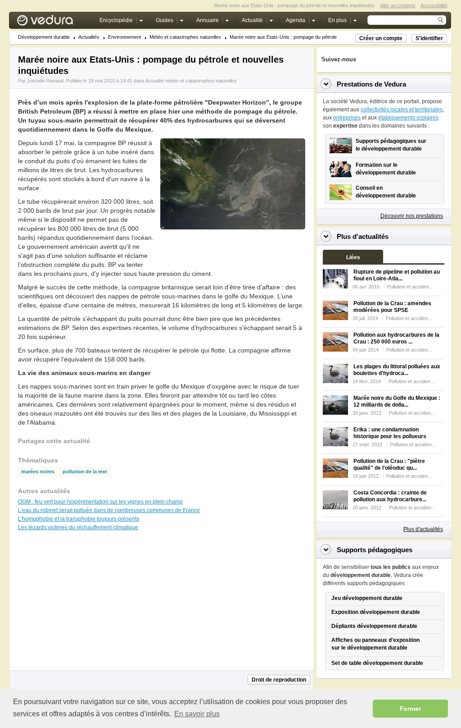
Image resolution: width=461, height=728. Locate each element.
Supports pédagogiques (374, 550)
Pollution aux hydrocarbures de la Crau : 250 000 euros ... (396, 338)
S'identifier (429, 38)
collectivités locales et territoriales (402, 109)
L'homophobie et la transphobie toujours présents (78, 519)
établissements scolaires (408, 117)
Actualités (88, 37)
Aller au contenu (397, 5)
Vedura (55, 22)
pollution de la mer (85, 471)
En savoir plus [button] (197, 714)
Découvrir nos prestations (411, 216)
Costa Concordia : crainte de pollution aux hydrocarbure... (390, 496)
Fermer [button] (410, 708)
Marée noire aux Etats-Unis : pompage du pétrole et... (288, 37)
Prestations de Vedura (371, 84)
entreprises (347, 117)
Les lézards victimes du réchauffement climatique (78, 527)
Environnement (124, 37)
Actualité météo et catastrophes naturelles (191, 80)
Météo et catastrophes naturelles (185, 37)
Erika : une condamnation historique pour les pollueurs (389, 433)
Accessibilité (433, 5)
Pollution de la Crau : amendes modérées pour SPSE (392, 306)
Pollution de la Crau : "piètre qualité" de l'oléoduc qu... (389, 464)
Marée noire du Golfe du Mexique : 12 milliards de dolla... (396, 401)
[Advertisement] (232, 249)
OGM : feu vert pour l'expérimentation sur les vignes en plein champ (100, 502)
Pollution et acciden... (410, 286)
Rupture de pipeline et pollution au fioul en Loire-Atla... (396, 275)
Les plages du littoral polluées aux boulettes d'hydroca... (396, 369)
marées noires (37, 471)
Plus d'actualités (423, 529)
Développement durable (44, 37)
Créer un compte (380, 38)
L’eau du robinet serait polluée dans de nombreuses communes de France (109, 510)
